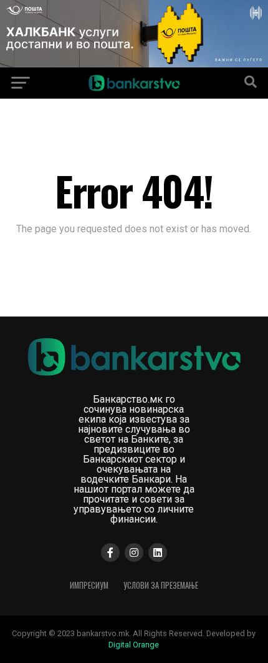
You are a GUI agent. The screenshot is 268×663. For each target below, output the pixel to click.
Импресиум (89, 585)
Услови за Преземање (160, 585)
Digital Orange (133, 644)
